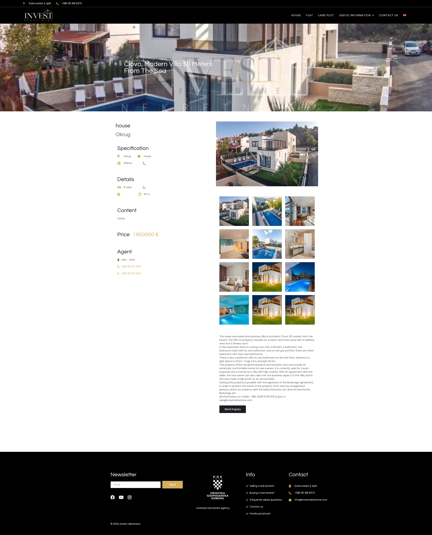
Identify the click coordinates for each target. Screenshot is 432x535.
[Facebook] (113, 497)
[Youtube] (121, 497)
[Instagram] (129, 497)
